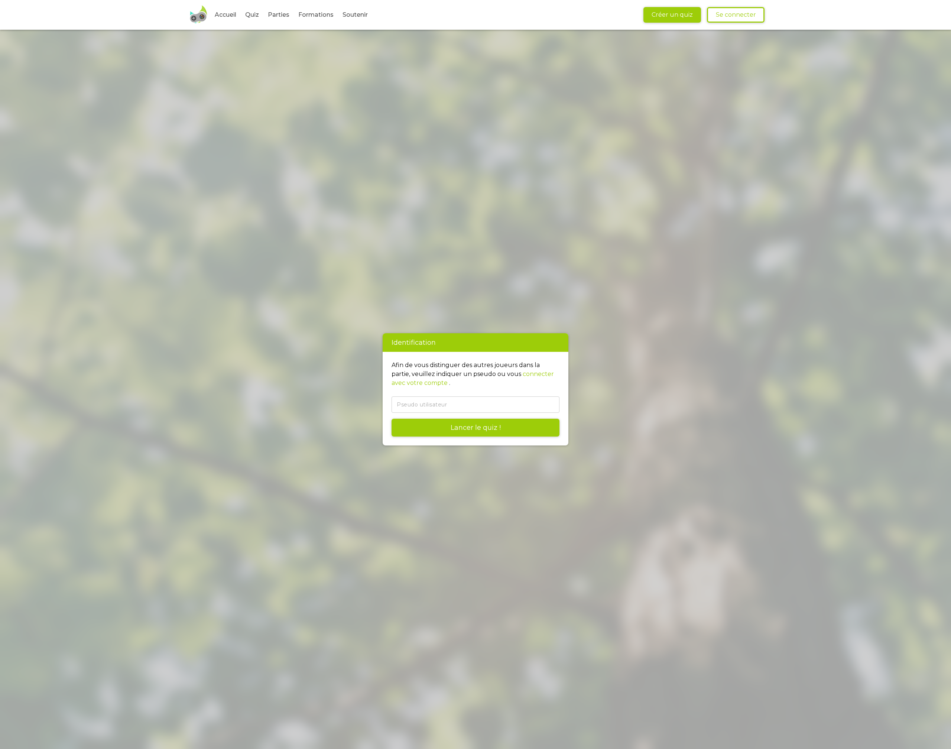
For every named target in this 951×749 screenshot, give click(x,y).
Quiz (252, 14)
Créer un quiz (672, 14)
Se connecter (736, 14)
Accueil (225, 14)
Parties (278, 14)
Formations (316, 14)
